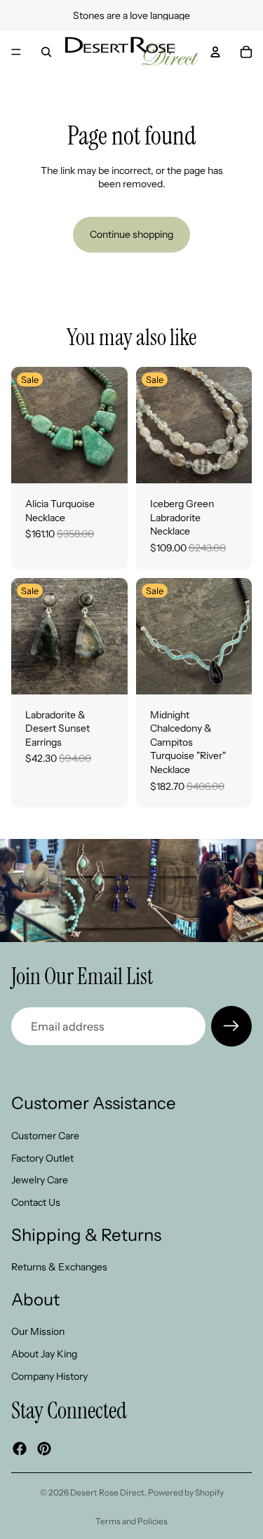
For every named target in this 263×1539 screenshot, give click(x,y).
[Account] (215, 51)
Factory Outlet (42, 1157)
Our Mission (38, 1331)
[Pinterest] (44, 1448)
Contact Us (35, 1202)
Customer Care (45, 1135)
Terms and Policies (131, 1521)
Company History (49, 1375)
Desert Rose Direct (107, 1492)
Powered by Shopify (186, 1492)
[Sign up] (231, 1026)
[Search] (46, 51)
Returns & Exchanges (59, 1267)
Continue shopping (131, 234)
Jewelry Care (39, 1180)
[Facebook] (19, 1448)
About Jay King (44, 1354)
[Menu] (16, 52)
